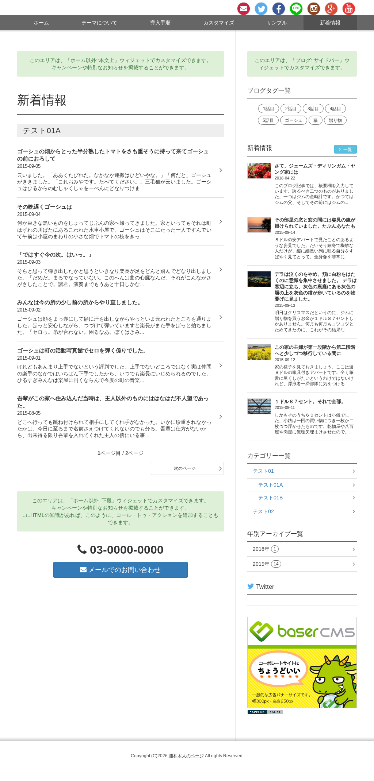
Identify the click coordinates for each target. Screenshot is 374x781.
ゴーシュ (293, 120)
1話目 (268, 108)
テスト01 (263, 471)
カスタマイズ (218, 23)
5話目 (268, 120)
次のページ (185, 468)
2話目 (291, 108)
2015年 (266, 564)
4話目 (335, 108)
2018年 (264, 549)
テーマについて (99, 23)
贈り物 (335, 120)
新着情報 (330, 23)
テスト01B (270, 497)
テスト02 (263, 511)
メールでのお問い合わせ (124, 569)
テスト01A (270, 485)
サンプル (277, 23)
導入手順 (160, 23)
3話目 (313, 108)
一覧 (347, 149)
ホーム (41, 23)
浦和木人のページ (186, 755)
